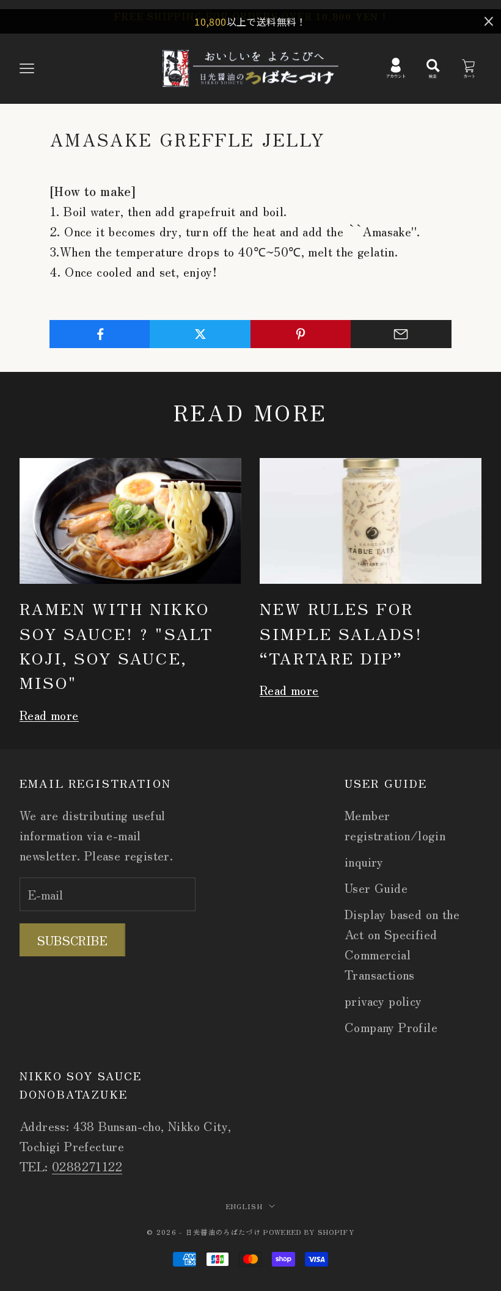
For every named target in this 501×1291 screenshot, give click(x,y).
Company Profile (391, 1027)
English (244, 1206)
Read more (49, 715)
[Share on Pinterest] (301, 334)
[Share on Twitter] (200, 334)
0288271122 (87, 1166)
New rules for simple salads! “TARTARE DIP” (341, 633)
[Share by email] (401, 334)
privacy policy (383, 1000)
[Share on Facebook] (100, 334)
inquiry (364, 861)
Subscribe (72, 940)
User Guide (376, 887)
